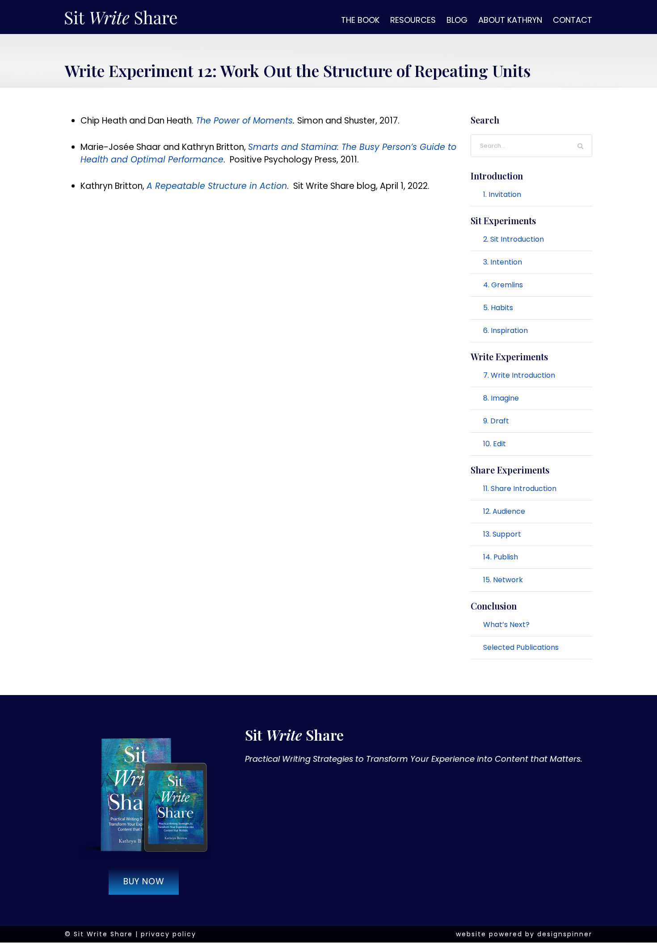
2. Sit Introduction (513, 239)
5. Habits (498, 308)
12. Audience (504, 511)
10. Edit (494, 444)
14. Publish (500, 557)
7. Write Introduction (519, 375)
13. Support (502, 534)
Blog (456, 20)
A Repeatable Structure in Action (217, 186)
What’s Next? (506, 624)
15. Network (503, 580)
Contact (572, 20)
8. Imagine (501, 398)
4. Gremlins (503, 285)
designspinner (564, 934)
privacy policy (168, 934)
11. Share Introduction (519, 488)
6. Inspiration (505, 330)
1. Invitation (502, 194)
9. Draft (496, 421)
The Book (360, 20)
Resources (413, 20)
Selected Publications (521, 647)
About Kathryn (510, 20)
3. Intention (502, 262)
